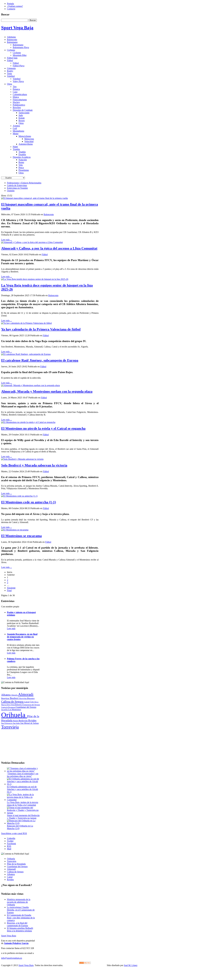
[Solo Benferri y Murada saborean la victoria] (22, 459)
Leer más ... (6, 239)
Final (9, 590)
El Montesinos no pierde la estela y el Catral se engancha (43, 428)
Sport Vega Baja (8, 935)
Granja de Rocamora (8, 707)
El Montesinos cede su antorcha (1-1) (28, 502)
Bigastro (31, 698)
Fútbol (45, 254)
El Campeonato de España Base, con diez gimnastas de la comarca (21, 918)
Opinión (10, 190)
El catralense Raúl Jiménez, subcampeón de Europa (39, 360)
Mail (9, 849)
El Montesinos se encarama (21, 536)
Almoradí (11, 869)
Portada (10, 3)
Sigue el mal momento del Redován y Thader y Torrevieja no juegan (23, 816)
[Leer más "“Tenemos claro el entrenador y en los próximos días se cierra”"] (23, 771)
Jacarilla (4, 710)
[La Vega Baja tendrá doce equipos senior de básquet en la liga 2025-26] (34, 279)
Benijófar (23, 698)
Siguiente (11, 588)
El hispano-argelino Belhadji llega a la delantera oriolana (20, 929)
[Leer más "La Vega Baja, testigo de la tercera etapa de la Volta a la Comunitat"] (23, 799)
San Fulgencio (7, 723)
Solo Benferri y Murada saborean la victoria (34, 465)
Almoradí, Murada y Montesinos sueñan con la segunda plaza (46, 391)
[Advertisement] (20, 743)
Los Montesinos (14, 710)
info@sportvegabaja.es (11, 958)
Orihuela (14, 715)
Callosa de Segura (12, 701)
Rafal (16, 720)
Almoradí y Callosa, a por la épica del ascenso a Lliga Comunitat (49, 248)
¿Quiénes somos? (15, 6)
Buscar (33, 20)
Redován (23, 720)
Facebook (11, 843)
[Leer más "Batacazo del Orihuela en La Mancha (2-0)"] (23, 823)
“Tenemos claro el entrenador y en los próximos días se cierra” (22, 774)
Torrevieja (10, 726)
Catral (27, 702)
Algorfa (14, 695)
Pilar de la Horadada (16, 864)
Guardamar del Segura (26, 707)
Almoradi (25, 694)
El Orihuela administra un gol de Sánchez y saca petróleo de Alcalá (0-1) (22, 789)
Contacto (11, 9)
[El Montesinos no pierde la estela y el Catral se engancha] (28, 422)
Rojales (32, 720)
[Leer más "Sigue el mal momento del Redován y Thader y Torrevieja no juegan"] (23, 813)
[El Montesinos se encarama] (14, 530)
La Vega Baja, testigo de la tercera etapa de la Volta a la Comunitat (22, 803)
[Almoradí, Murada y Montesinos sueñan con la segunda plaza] (30, 385)
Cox (32, 702)
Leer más (11, 628)
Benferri (14, 698)
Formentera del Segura (31, 705)
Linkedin (11, 838)
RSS (9, 846)
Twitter (10, 841)
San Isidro (16, 723)
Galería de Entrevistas (17, 185)
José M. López (130, 965)
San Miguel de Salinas (29, 723)
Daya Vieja (11, 705)
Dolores (18, 704)
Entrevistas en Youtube (17, 188)
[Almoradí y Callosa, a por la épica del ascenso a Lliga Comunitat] (32, 242)
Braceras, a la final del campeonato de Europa (17, 924)
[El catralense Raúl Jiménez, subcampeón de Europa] (26, 354)
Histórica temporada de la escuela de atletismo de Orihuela (18, 902)
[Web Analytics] (85, 963)
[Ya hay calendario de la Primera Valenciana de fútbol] (26, 323)
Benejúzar (5, 698)
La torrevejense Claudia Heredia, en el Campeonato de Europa (21, 910)
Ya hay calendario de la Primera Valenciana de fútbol (41, 329)
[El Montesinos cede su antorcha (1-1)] (19, 496)
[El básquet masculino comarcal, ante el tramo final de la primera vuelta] (34, 198)
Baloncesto (49, 214)
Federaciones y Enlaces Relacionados (24, 183)
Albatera (6, 694)
